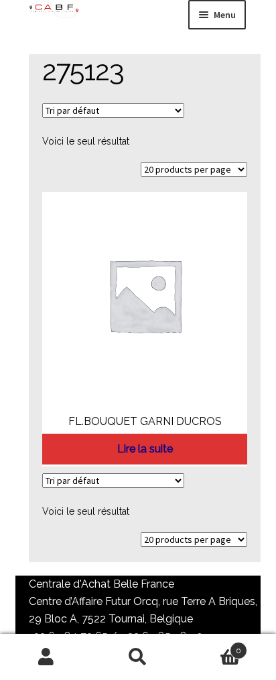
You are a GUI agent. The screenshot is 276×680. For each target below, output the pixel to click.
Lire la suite (145, 448)
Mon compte (46, 657)
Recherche (138, 657)
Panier (213, 645)
